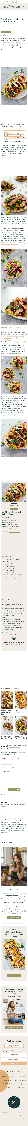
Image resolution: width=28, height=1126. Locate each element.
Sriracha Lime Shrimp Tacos (12, 141)
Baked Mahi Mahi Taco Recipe (6, 712)
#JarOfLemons (13, 646)
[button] (2, 35)
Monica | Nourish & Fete (9, 815)
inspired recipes (17, 901)
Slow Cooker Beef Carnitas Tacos (13, 136)
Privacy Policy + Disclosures (20, 1112)
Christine (6, 24)
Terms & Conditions (11, 1115)
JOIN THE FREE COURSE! (14, 1027)
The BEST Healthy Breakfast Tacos (14, 134)
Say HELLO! (14, 1046)
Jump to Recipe (6, 31)
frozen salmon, (19, 336)
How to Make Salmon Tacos (6, 737)
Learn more (24, 1121)
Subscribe (7, 1)
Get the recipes (14, 975)
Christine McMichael (14, 532)
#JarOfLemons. (21, 398)
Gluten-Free (15, 24)
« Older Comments (6, 842)
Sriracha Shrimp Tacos (20, 711)
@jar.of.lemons (14, 644)
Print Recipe (14, 509)
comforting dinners (12, 895)
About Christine (14, 917)
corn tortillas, (11, 336)
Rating (5, 767)
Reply (3, 810)
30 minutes (10, 897)
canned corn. (7, 338)
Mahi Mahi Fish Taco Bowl (21, 737)
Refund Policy (18, 1115)
